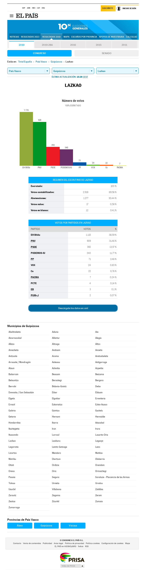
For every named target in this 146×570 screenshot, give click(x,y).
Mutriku (12, 459)
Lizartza (13, 453)
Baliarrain (13, 374)
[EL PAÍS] (27, 15)
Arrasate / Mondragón (20, 362)
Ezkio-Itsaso (101, 404)
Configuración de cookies (112, 543)
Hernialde (100, 416)
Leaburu (56, 441)
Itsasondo (13, 434)
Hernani (56, 416)
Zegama (56, 495)
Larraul (55, 434)
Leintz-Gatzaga (59, 447)
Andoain (56, 350)
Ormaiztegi (100, 471)
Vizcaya (73, 525)
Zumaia (99, 501)
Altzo (97, 344)
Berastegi (57, 380)
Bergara (99, 380)
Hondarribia (14, 422)
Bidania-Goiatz (59, 386)
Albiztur (56, 338)
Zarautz (12, 495)
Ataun (11, 368)
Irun (54, 428)
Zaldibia (99, 489)
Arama (55, 356)
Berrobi (12, 386)
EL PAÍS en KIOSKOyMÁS (65, 546)
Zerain (98, 495)
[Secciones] (11, 15)
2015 (98, 44)
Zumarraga (14, 507)
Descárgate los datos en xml (73, 308)
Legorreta (14, 447)
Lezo (97, 447)
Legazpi (99, 441)
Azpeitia (99, 368)
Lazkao (12, 441)
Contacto (17, 543)
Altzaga (55, 344)
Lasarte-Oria (101, 434)
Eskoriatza (57, 404)
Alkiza (11, 344)
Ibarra (55, 422)
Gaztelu (99, 410)
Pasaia (12, 477)
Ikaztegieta (14, 428)
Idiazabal (99, 422)
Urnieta (55, 483)
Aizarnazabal (15, 338)
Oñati (11, 465)
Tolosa (12, 483)
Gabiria (12, 410)
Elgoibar (56, 398)
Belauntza (14, 380)
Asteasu (56, 362)
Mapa (66, 37)
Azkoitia (56, 368)
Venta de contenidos (32, 543)
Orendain (100, 465)
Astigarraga (101, 362)
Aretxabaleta (101, 356)
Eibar (54, 392)
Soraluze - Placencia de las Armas (112, 477)
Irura (97, 428)
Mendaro (56, 453)
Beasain (56, 374)
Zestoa (12, 501)
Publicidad (47, 543)
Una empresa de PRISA (72, 557)
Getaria (12, 416)
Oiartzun (56, 459)
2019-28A (47, 44)
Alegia (98, 338)
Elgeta (12, 398)
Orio (54, 471)
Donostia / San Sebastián (21, 392)
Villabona (56, 489)
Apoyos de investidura (111, 37)
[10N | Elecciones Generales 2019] (73, 26)
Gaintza (55, 410)
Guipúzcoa (46, 525)
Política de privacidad (74, 543)
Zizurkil (55, 501)
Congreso (39, 53)
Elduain (99, 392)
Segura (55, 477)
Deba (98, 386)
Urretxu (99, 483)
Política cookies (93, 543)
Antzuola (13, 356)
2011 (124, 44)
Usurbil (12, 489)
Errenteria (100, 398)
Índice (80, 546)
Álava (20, 525)
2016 (73, 44)
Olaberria (100, 459)
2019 (21, 44)
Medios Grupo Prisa (72, 566)
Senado (106, 53)
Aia (96, 332)
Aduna (55, 332)
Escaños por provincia (84, 37)
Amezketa (14, 350)
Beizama (99, 374)
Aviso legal (58, 543)
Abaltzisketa (15, 332)
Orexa (12, 471)
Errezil (12, 404)
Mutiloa (99, 453)
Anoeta (98, 350)
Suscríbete (107, 8)
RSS (86, 546)
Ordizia (55, 465)
